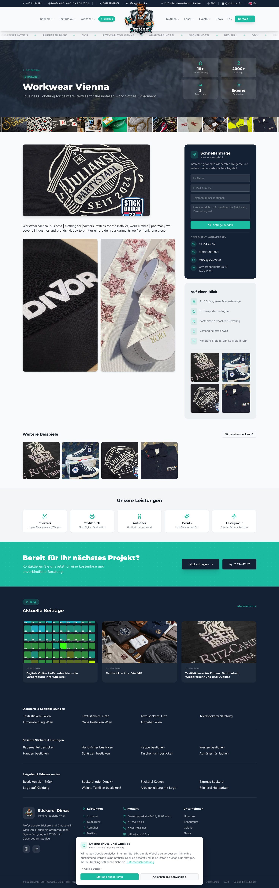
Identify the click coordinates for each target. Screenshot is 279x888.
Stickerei (45, 18)
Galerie (188, 827)
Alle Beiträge (33, 70)
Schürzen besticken (96, 753)
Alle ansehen (245, 606)
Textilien (171, 18)
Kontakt (243, 18)
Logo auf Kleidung (36, 788)
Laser (187, 18)
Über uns (189, 816)
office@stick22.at (210, 260)
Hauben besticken (36, 753)
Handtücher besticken (97, 747)
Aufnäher (86, 18)
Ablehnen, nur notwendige (169, 876)
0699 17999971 (209, 252)
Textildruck (66, 18)
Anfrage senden (223, 224)
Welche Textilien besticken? (101, 788)
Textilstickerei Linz (154, 716)
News (219, 18)
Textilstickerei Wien (37, 716)
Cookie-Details (92, 868)
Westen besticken (212, 747)
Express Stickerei (211, 781)
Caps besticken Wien (97, 722)
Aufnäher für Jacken (214, 753)
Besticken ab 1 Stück (37, 781)
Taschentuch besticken (157, 753)
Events (203, 18)
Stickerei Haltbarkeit (213, 788)
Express (108, 18)
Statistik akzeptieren (109, 876)
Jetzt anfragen (198, 564)
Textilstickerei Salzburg (216, 716)
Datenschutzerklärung (140, 862)
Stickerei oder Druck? (97, 781)
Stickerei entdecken (237, 434)
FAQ (213, 3)
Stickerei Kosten (152, 781)
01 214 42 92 (207, 244)
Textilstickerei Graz (95, 716)
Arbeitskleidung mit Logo (159, 788)
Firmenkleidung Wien (38, 722)
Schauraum (191, 821)
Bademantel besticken (38, 747)
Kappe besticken (153, 747)
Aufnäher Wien (151, 722)
